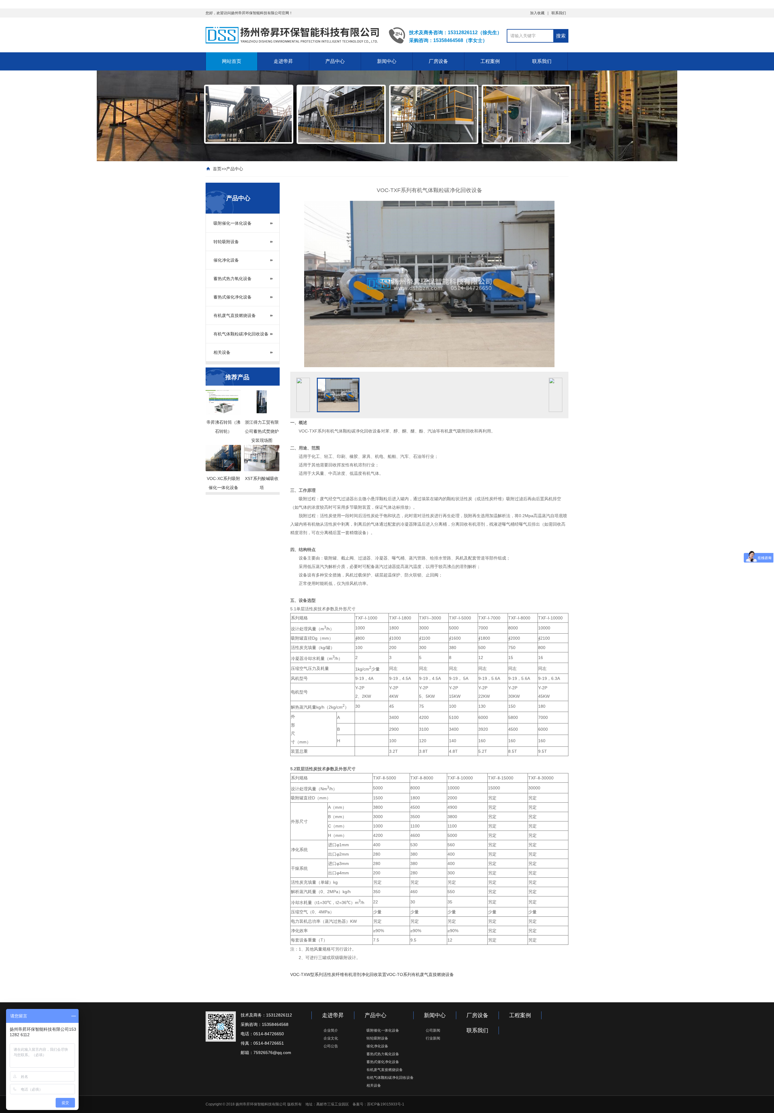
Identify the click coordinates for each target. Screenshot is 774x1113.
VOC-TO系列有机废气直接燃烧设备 (420, 974)
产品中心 (335, 61)
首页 (217, 168)
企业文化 (331, 1038)
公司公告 (331, 1046)
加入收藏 (537, 13)
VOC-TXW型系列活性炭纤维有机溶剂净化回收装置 (338, 974)
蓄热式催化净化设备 (232, 297)
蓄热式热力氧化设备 (232, 278)
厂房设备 (438, 61)
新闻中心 (386, 61)
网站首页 (231, 61)
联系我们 (558, 13)
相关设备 (221, 352)
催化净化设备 (226, 260)
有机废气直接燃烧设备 (234, 315)
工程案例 (490, 61)
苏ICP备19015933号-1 (385, 1104)
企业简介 (331, 1030)
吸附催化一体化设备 (232, 223)
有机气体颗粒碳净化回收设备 (240, 333)
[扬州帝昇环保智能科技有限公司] (293, 35)
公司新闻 (433, 1030)
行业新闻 (433, 1038)
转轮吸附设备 (226, 241)
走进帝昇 (283, 61)
